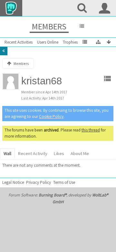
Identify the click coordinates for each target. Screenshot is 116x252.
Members (49, 26)
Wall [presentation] (7, 153)
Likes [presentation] (59, 153)
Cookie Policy (51, 116)
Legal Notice (13, 182)
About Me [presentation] (80, 153)
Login (104, 8)
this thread (91, 130)
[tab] (7, 154)
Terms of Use (64, 182)
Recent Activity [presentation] (32, 153)
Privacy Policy (38, 182)
